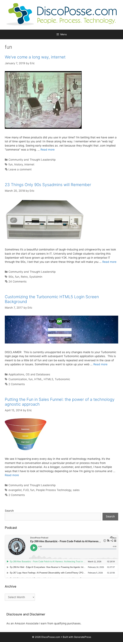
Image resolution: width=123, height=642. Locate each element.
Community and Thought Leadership (32, 159)
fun (10, 164)
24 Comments (17, 281)
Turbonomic (62, 379)
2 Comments (16, 384)
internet (29, 164)
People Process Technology (53, 490)
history (18, 164)
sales (76, 490)
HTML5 (48, 379)
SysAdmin (35, 276)
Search (9, 510)
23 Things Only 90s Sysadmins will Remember (48, 184)
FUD (26, 490)
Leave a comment (20, 169)
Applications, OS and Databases (29, 374)
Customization (17, 379)
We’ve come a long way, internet (35, 57)
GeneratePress (82, 636)
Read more (48, 149)
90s (10, 276)
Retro (24, 276)
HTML (38, 379)
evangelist (15, 490)
